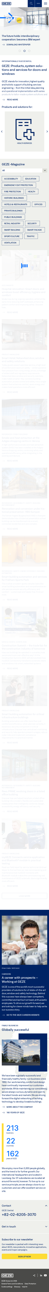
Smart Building (12, 230)
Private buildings (13, 210)
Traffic (31, 236)
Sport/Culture (12, 236)
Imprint (24, 1287)
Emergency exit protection (18, 185)
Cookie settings (6, 1287)
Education (30, 179)
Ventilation (10, 243)
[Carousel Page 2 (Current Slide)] (24, 50)
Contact (6, 1205)
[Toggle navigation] (45, 3)
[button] (34, 1275)
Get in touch (9, 1226)
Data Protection (30, 1284)
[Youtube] (45, 1275)
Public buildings (13, 217)
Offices (38, 204)
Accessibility (11, 179)
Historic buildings (14, 198)
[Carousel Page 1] (19, 50)
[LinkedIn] (41, 1275)
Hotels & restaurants (15, 204)
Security (32, 223)
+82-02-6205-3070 (19, 1214)
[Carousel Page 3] (29, 50)
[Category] (24, 172)
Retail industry (12, 223)
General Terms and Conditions (12, 1284)
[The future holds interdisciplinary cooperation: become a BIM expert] (24, 27)
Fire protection (12, 191)
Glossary (17, 1287)
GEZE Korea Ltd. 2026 (9, 1281)
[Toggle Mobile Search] (31, 3)
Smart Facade (34, 230)
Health (31, 191)
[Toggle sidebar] (38, 3)
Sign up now (24, 1256)
